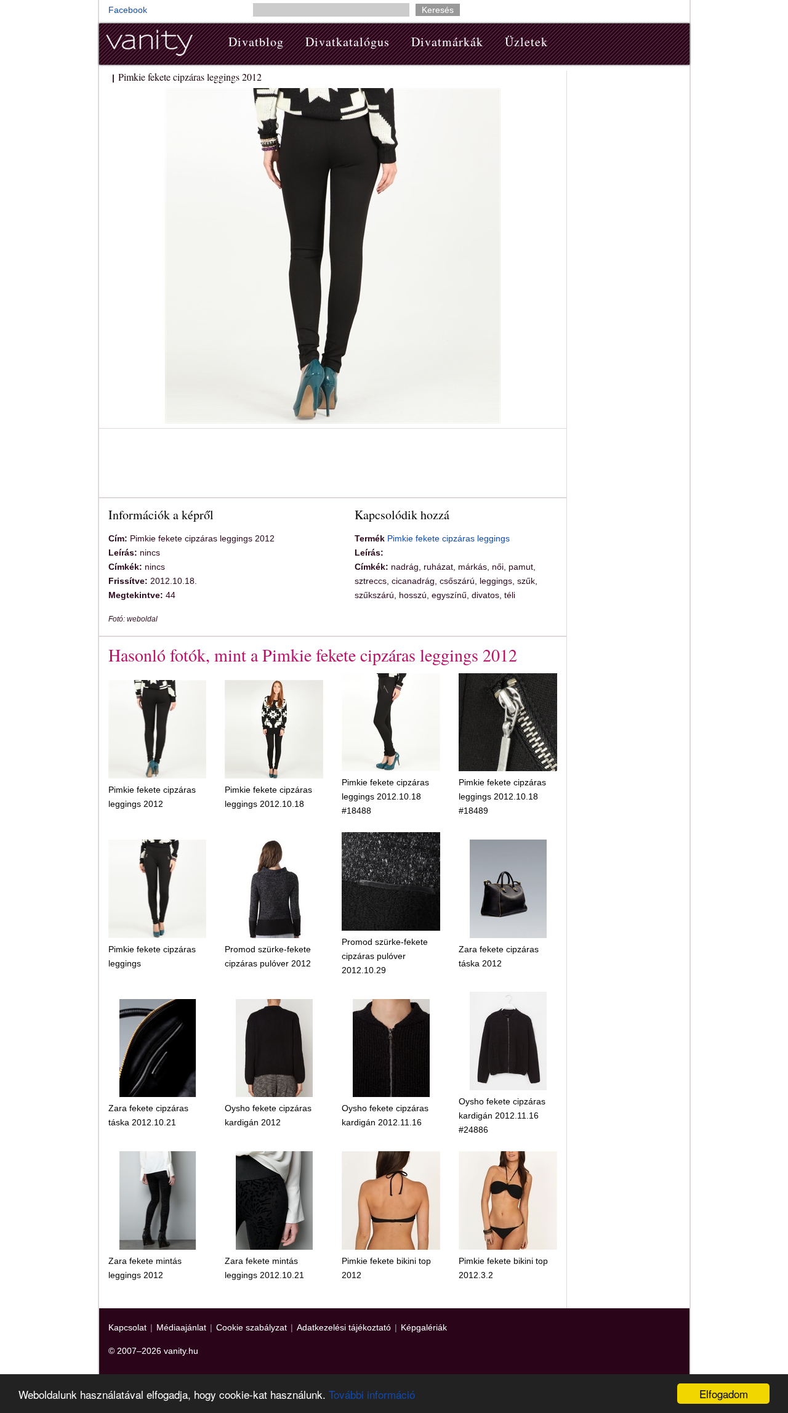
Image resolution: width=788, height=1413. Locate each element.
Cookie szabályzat (251, 1327)
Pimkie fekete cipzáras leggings (448, 538)
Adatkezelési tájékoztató (344, 1327)
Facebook (127, 10)
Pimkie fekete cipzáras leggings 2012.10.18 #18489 (502, 796)
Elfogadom (723, 1393)
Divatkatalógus (347, 41)
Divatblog (256, 41)
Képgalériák (424, 1327)
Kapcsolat (127, 1327)
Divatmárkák (447, 41)
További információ (372, 1394)
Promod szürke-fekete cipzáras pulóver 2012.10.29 (385, 956)
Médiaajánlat (181, 1327)
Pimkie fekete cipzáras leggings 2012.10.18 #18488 (385, 796)
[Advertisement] (332, 465)
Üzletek (526, 41)
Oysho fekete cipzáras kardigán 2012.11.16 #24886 (502, 1115)
